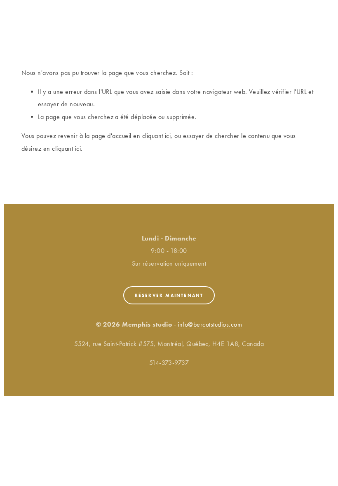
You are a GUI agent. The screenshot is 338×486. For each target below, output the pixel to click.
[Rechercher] (91, 11)
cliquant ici (156, 136)
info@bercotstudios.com (210, 324)
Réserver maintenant (169, 295)
